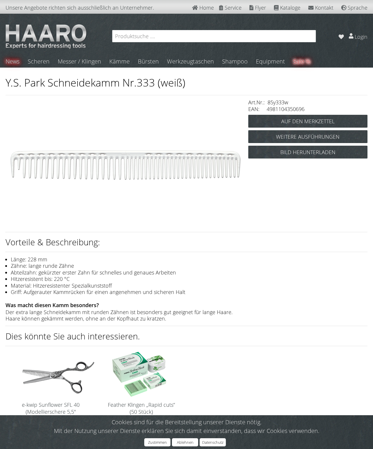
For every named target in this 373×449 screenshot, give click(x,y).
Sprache (356, 7)
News (13, 61)
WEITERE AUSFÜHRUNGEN (307, 136)
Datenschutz (213, 442)
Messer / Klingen (79, 61)
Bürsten (148, 61)
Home (206, 7)
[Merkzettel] (341, 36)
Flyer (260, 7)
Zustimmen (157, 442)
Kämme (119, 61)
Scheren (39, 61)
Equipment (270, 61)
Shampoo (235, 61)
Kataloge (289, 7)
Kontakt (323, 7)
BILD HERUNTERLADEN (307, 152)
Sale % (301, 61)
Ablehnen (185, 442)
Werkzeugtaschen (190, 61)
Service (232, 7)
